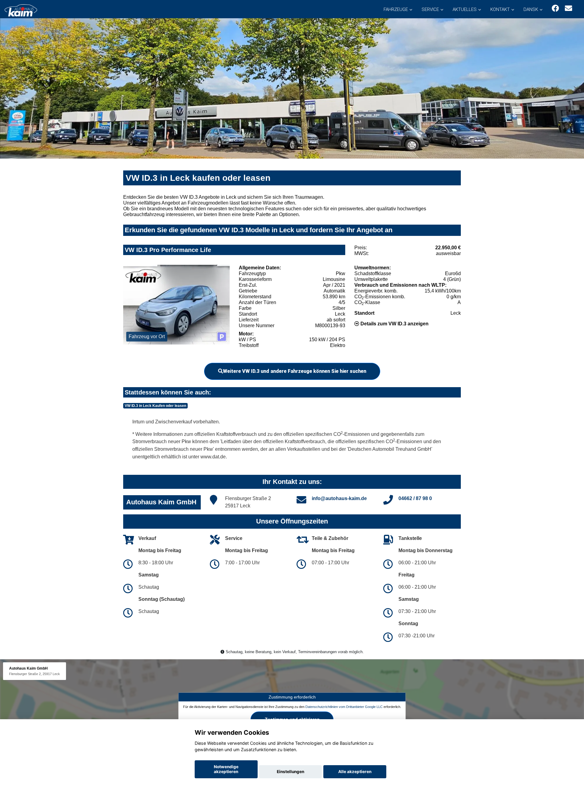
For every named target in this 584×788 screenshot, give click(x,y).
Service (430, 9)
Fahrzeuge (396, 9)
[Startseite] (21, 10)
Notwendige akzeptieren (226, 769)
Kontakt (500, 9)
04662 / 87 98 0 (415, 498)
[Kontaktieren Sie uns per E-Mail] (568, 8)
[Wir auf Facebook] (555, 8)
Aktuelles (465, 9)
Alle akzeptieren (354, 771)
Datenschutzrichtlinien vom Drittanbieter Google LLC (344, 706)
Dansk (530, 9)
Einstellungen (290, 771)
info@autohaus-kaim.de (339, 498)
